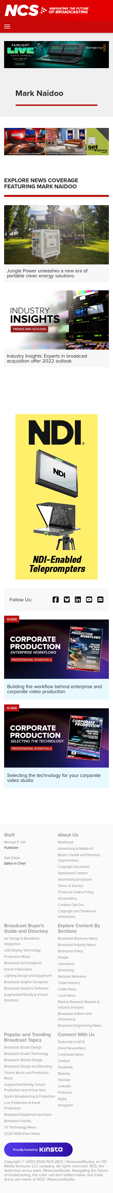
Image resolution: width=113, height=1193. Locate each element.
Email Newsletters (72, 1047)
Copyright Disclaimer (74, 866)
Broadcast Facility (17, 1120)
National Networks (72, 976)
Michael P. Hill (15, 842)
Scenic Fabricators (18, 969)
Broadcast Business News (77, 938)
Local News (67, 995)
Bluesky (64, 1073)
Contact (64, 1060)
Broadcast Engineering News (80, 1025)
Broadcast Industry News (77, 944)
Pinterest (65, 1092)
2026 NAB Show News (22, 1133)
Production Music (17, 956)
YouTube (64, 1079)
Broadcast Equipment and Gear (28, 1114)
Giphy (62, 1098)
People (63, 957)
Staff (9, 835)
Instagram (65, 1105)
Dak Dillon (12, 857)
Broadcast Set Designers (23, 962)
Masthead (65, 842)
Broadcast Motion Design (23, 1059)
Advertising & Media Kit (76, 848)
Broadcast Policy (70, 950)
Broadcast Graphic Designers (26, 981)
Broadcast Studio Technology (26, 1053)
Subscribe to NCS (71, 1041)
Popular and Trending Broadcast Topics (27, 1037)
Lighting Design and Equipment (28, 975)
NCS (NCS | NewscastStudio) (70, 1161)
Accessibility (67, 898)
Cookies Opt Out (71, 904)
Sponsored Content (72, 872)
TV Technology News (20, 1127)
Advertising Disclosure (75, 879)
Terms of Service (70, 885)
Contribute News (71, 1054)
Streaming (66, 969)
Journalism (66, 963)
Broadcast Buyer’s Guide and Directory (26, 928)
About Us (68, 835)
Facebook (65, 1067)
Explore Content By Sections (79, 928)
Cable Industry (69, 982)
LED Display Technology (22, 950)
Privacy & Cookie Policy (76, 891)
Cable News (67, 988)
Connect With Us (76, 1034)
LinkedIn (64, 1086)
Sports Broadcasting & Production (29, 1096)
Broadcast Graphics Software (26, 988)
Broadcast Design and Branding (28, 1066)
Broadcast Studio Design (23, 1047)
